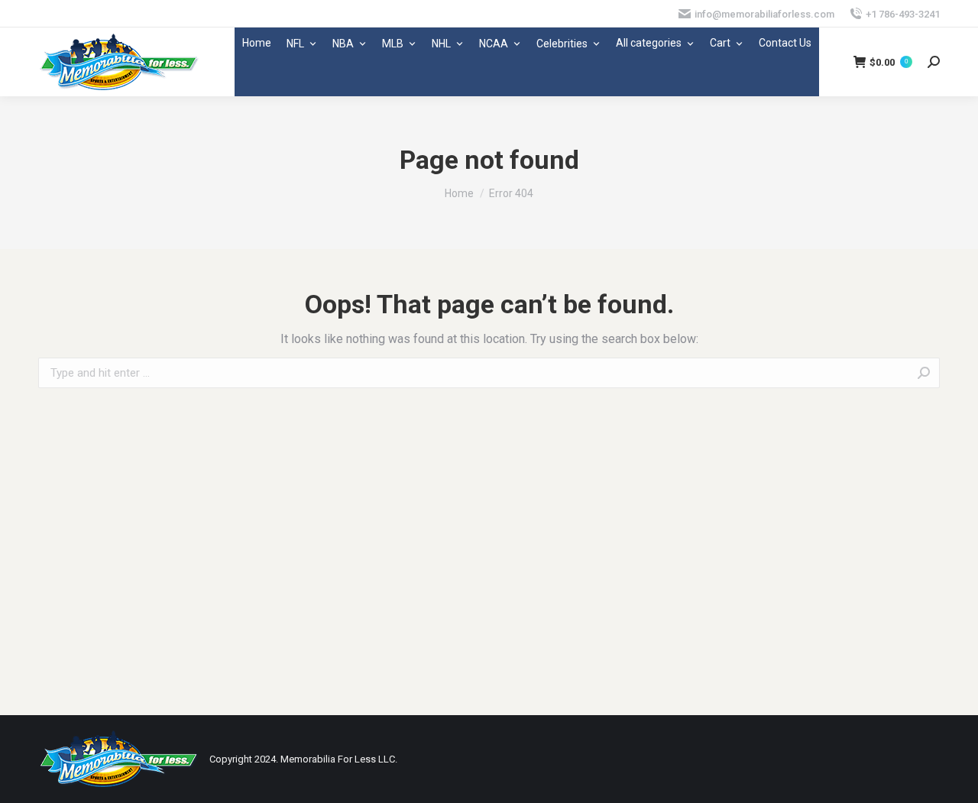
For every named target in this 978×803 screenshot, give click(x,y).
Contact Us (785, 43)
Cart (720, 43)
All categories (649, 43)
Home (256, 43)
